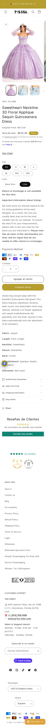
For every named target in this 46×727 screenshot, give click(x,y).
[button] (6, 12)
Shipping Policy (12, 526)
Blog (7, 501)
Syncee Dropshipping (15, 562)
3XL (28, 173)
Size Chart (7, 153)
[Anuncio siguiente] (41, 4)
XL (6, 173)
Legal (7, 538)
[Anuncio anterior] (4, 4)
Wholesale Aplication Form (17, 550)
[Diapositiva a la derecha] (43, 91)
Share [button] (8, 408)
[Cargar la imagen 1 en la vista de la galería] (11, 90)
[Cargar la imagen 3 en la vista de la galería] (23, 90)
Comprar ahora (23, 287)
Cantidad (6, 264)
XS (6, 167)
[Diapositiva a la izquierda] (2, 91)
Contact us (10, 495)
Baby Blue (11, 185)
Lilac (25, 184)
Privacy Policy (12, 513)
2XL (17, 173)
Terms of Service (13, 532)
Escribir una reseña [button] (23, 434)
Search (8, 489)
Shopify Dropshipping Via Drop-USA (22, 556)
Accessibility (11, 507)
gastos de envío (11, 137)
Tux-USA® (17, 722)
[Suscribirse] (38, 651)
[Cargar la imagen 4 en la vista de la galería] (35, 90)
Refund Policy (11, 520)
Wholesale (10, 544)
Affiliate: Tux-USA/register (17, 568)
